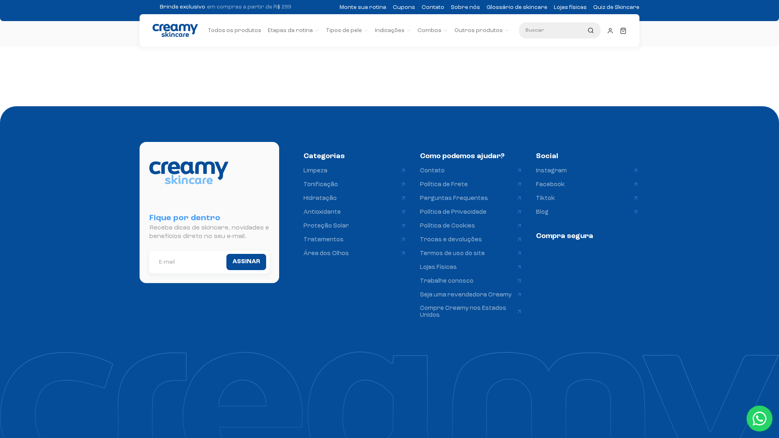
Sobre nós (465, 7)
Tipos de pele (344, 30)
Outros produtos (478, 30)
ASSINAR (246, 262)
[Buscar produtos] (590, 30)
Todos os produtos (234, 30)
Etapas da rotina (290, 30)
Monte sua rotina (363, 7)
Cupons (404, 7)
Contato (433, 7)
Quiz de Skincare (616, 7)
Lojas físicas (570, 7)
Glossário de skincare (516, 7)
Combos (429, 30)
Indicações (390, 30)
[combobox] (559, 30)
